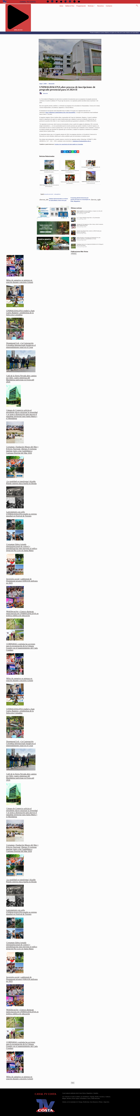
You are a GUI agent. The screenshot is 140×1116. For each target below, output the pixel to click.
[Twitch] (66, 1)
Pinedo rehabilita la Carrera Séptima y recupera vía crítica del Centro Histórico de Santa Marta (84, 32)
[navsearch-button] (137, 6)
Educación (51, 83)
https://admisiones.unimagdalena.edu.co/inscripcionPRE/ (60, 112)
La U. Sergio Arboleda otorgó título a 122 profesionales (88, 217)
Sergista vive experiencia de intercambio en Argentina (69, 144)
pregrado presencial (48, 194)
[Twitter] (57, 1)
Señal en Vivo (69, 6)
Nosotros (100, 6)
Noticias (91, 6)
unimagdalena (57, 194)
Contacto (109, 6)
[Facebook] (48, 1)
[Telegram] (74, 1)
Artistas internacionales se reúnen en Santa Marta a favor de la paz (58, 199)
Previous (73, 253)
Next (72, 1082)
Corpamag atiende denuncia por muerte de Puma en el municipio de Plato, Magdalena (80, 199)
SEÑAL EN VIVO (18, 30)
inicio (61, 6)
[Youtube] (61, 2)
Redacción (45, 93)
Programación (81, 6)
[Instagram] (52, 1)
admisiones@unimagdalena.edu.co (82, 141)
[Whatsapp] (70, 1)
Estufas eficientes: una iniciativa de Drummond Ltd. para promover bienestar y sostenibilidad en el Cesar (88, 238)
